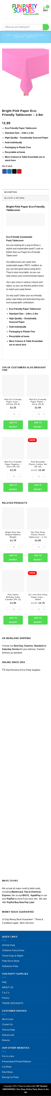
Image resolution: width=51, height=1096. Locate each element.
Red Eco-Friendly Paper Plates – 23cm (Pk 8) (38, 401)
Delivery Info (8, 1035)
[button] (3, 9)
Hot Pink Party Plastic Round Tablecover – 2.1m (38, 534)
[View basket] (45, 9)
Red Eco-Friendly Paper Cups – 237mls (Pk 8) (13, 401)
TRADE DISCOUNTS (12, 1003)
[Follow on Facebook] (17, 21)
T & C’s (5, 993)
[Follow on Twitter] (27, 21)
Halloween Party (10, 966)
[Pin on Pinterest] (19, 171)
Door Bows (7, 1072)
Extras (16, 35)
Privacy (5, 998)
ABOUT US (7, 987)
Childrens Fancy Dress (13, 950)
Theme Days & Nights (12, 956)
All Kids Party (8, 945)
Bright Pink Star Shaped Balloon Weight (13, 534)
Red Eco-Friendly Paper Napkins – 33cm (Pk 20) (13, 464)
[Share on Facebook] (4, 171)
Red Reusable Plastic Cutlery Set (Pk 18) (38, 464)
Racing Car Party (10, 1077)
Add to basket (13, 425)
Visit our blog (8, 1030)
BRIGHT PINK (31, 37)
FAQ (4, 982)
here (13, 160)
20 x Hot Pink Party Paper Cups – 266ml (37, 597)
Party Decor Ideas (10, 961)
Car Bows (7, 1067)
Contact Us (7, 1024)
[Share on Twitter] (9, 171)
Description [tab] (10, 192)
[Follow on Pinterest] (32, 21)
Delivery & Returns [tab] (14, 198)
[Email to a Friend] (14, 171)
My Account (7, 1019)
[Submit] (46, 27)
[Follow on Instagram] (22, 21)
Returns (6, 1040)
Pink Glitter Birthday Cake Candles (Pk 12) (13, 597)
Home (8, 35)
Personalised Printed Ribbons (16, 1061)
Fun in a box (8, 1056)
